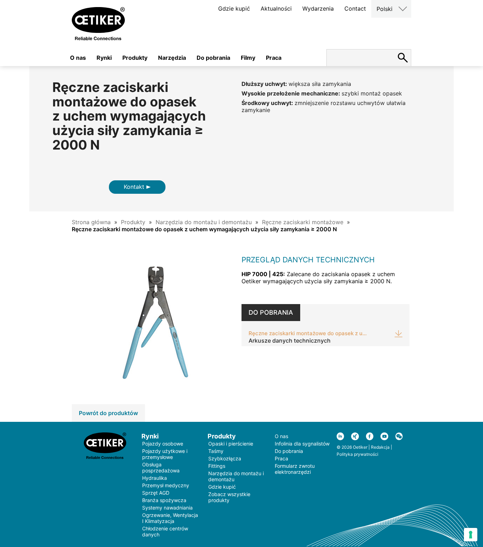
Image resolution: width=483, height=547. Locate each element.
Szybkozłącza (224, 458)
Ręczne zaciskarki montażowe (302, 222)
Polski (384, 8)
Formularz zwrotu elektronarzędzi (295, 469)
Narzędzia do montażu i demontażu (204, 222)
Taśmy (215, 451)
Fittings (216, 466)
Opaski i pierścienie (230, 444)
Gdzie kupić (234, 8)
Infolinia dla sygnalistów (302, 444)
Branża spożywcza (164, 500)
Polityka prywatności (357, 454)
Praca (273, 57)
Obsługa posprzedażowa (161, 467)
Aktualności (276, 8)
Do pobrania (213, 57)
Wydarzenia (318, 8)
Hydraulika (154, 478)
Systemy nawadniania (167, 508)
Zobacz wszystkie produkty (229, 497)
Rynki (104, 57)
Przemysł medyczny (165, 485)
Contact (355, 8)
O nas (78, 57)
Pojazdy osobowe (162, 444)
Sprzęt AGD (155, 493)
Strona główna (91, 222)
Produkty (134, 57)
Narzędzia (172, 57)
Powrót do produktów (108, 413)
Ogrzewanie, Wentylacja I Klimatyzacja (170, 518)
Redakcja (380, 447)
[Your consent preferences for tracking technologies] (470, 534)
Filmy (248, 57)
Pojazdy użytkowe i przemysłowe (164, 454)
